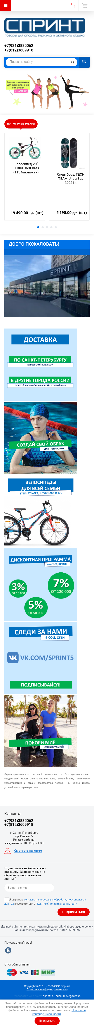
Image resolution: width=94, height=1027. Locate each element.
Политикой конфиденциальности (59, 1012)
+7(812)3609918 (18, 50)
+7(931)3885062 (18, 45)
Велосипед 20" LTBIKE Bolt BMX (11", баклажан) (26, 168)
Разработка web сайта (27, 996)
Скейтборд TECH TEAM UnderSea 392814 (70, 178)
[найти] (72, 62)
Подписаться (73, 912)
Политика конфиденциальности (47, 989)
